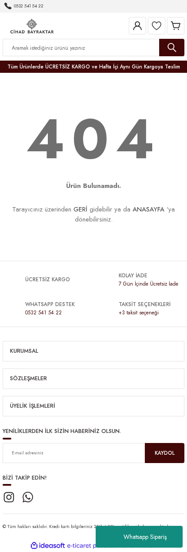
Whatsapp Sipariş (145, 536)
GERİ (80, 209)
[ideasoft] (47, 546)
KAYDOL (164, 453)
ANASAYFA (148, 209)
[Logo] (32, 25)
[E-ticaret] (92, 545)
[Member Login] (137, 25)
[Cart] (175, 25)
